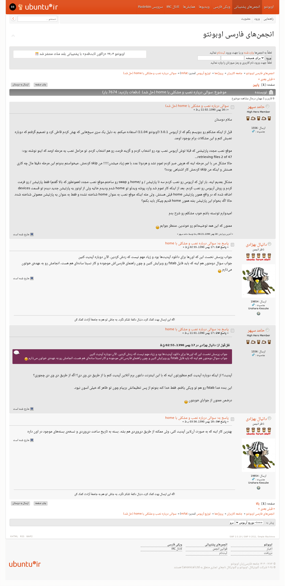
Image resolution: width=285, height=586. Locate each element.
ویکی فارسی (221, 7)
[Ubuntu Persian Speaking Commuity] (23, 564)
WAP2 (29, 536)
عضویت (245, 19)
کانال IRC (173, 7)
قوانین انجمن (220, 549)
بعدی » (262, 79)
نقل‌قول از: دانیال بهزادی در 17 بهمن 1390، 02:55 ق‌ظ (195, 345)
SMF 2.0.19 (236, 536)
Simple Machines (266, 536)
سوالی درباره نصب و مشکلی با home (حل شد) (197, 106)
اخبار (269, 549)
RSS (22, 536)
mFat (184, 73)
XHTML (14, 536)
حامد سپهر (256, 107)
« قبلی (271, 79)
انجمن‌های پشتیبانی (247, 7)
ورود (257, 19)
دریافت (268, 553)
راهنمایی (268, 19)
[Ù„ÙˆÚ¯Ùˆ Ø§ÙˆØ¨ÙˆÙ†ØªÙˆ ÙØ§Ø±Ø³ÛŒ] (38, 7)
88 (12, 7)
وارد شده (249, 52)
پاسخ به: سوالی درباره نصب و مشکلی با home (197, 244)
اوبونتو (269, 7)
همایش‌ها (189, 7)
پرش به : (269, 523)
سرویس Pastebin (150, 7)
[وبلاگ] (258, 314)
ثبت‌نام (221, 52)
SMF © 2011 (250, 536)
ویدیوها (204, 7)
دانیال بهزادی (256, 244)
